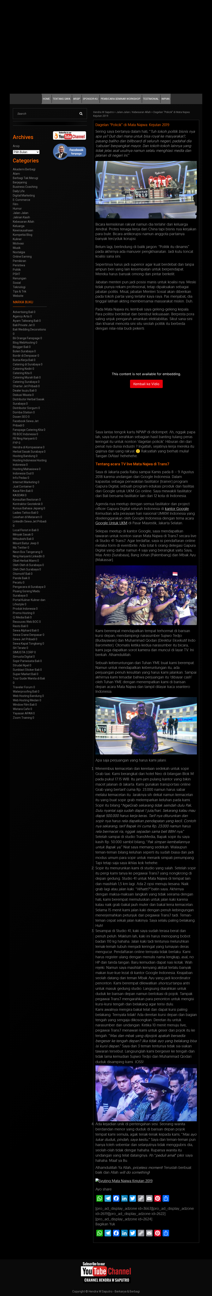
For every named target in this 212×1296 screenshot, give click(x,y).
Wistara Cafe (21, 709)
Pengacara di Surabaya (28, 586)
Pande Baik (20, 578)
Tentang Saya (61, 98)
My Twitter (20, 547)
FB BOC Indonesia (24, 434)
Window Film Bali (24, 704)
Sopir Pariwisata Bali (26, 661)
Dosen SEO (20, 416)
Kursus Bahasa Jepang (28, 508)
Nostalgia (19, 252)
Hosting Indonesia (24, 460)
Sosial (17, 282)
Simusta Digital (23, 656)
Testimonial (151, 98)
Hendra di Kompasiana (27, 447)
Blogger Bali (20, 347)
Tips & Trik (19, 291)
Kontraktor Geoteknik (26, 504)
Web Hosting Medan (26, 700)
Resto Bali (19, 626)
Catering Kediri (22, 368)
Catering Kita (21, 373)
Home (46, 98)
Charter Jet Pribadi (25, 386)
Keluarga (18, 226)
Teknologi (19, 287)
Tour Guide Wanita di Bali (29, 678)
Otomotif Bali (21, 573)
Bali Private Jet (23, 325)
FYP (15, 443)
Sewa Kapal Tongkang (27, 643)
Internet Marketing (25, 482)
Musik (16, 247)
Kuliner (17, 239)
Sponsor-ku (90, 98)
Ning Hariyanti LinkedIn (27, 556)
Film (15, 204)
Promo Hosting (22, 613)
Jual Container (22, 486)
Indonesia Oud (22, 473)
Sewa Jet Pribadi (24, 639)
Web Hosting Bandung (27, 696)
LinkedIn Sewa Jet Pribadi (29, 521)
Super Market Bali (24, 674)
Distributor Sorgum (25, 408)
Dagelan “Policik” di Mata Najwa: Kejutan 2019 (132, 124)
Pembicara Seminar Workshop (120, 98)
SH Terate (19, 648)
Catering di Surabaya (26, 364)
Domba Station (23, 412)
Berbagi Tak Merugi (25, 178)
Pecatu (17, 582)
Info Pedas (20, 477)
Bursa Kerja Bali (23, 360)
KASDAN (18, 495)
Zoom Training (22, 717)
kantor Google (177, 508)
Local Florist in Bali (24, 530)
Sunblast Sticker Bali (26, 669)
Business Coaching (25, 186)
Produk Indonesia (24, 608)
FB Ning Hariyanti (24, 438)
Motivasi (18, 243)
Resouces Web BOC (26, 621)
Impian (165, 98)
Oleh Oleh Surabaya (26, 569)
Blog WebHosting (24, 342)
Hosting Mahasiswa (25, 469)
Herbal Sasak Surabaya (28, 451)
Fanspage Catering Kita (28, 429)
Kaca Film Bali (22, 491)
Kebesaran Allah (141, 112)
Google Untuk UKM (111, 523)
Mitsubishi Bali (22, 539)
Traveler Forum (23, 687)
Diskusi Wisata (22, 395)
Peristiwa (19, 265)
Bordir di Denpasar (25, 355)
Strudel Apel (21, 665)
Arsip (76, 98)
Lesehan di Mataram (26, 517)
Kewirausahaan (23, 230)
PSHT (16, 274)
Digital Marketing (24, 195)
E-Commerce (21, 199)
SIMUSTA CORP (23, 652)
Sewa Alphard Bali (25, 630)
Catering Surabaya (25, 381)
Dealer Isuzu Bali (23, 390)
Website (18, 295)
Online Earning (22, 256)
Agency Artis (21, 316)
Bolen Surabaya (23, 351)
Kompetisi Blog (22, 234)
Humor (17, 208)
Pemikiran (19, 261)
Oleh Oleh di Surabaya (27, 565)
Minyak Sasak (22, 534)
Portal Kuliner (21, 600)
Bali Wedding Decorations (29, 329)
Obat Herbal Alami (25, 560)
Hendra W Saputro (103, 112)
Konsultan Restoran (26, 499)
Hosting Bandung (24, 456)
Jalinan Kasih (21, 217)
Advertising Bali (23, 312)
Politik (17, 269)
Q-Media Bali (21, 617)
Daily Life (19, 191)
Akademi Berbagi (24, 169)
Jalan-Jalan (123, 112)
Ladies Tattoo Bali (24, 512)
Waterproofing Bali (25, 691)
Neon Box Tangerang (26, 552)
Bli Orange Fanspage (26, 338)
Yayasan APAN (23, 713)
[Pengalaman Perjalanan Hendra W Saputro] (106, 1272)
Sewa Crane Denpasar (27, 634)
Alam (16, 173)
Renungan (19, 278)
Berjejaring (20, 182)
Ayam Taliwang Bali (26, 320)
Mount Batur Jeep (24, 543)
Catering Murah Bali (26, 377)
